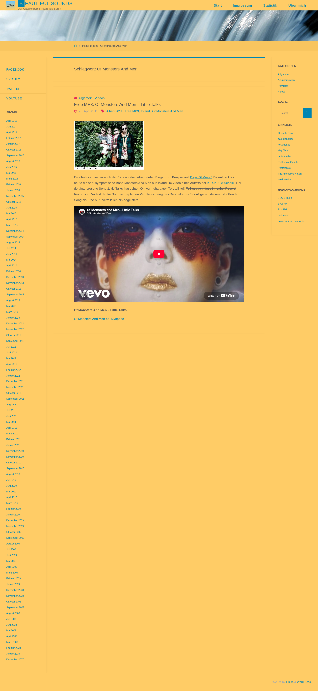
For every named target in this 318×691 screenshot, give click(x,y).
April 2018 (11, 120)
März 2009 (12, 572)
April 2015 (11, 219)
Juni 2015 (11, 207)
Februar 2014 (13, 271)
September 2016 (15, 155)
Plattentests (284, 167)
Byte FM (282, 203)
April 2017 (11, 132)
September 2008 (15, 607)
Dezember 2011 (15, 381)
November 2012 (15, 329)
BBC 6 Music (285, 197)
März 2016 (12, 178)
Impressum (242, 5)
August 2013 (13, 300)
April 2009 (11, 566)
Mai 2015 (11, 213)
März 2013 (12, 311)
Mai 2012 (11, 358)
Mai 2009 (11, 561)
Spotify (13, 79)
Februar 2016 (13, 184)
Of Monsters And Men (167, 111)
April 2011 (11, 427)
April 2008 (11, 636)
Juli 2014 (11, 248)
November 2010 (15, 456)
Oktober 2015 (13, 201)
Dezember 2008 (15, 590)
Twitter (13, 88)
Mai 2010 (11, 491)
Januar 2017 (13, 143)
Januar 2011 (13, 445)
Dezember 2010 (15, 451)
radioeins (283, 215)
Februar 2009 (13, 578)
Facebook (15, 69)
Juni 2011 (11, 416)
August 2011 (13, 404)
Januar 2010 (13, 514)
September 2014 (15, 236)
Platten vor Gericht (288, 162)
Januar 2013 (13, 317)
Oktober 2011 (13, 392)
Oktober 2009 (13, 532)
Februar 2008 (13, 647)
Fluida (289, 682)
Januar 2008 (13, 653)
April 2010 (11, 497)
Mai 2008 (11, 630)
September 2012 (15, 340)
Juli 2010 (11, 480)
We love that (284, 179)
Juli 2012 (11, 346)
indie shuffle (284, 156)
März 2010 (12, 503)
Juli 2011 (11, 410)
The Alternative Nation (290, 173)
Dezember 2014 (15, 230)
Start (218, 5)
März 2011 (12, 433)
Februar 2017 (13, 138)
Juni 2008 (11, 624)
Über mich (297, 5)
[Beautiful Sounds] (10, 5)
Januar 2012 (13, 375)
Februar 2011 (13, 439)
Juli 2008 (11, 619)
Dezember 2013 (15, 277)
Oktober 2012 (13, 335)
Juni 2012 (11, 352)
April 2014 (11, 265)
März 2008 (12, 642)
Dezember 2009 (15, 520)
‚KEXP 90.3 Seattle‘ (221, 183)
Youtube (14, 98)
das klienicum (285, 138)
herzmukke (284, 144)
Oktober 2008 (13, 601)
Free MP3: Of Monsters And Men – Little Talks (117, 104)
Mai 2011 (11, 422)
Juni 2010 (11, 485)
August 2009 (13, 543)
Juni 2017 (11, 126)
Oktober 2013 (13, 288)
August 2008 (13, 613)
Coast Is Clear (285, 133)
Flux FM (282, 209)
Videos (100, 98)
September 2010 (15, 468)
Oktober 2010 (13, 462)
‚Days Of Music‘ (200, 177)
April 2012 (11, 364)
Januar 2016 (13, 190)
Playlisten (283, 85)
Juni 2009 (11, 555)
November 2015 (15, 196)
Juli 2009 (11, 549)
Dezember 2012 (15, 323)
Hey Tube (283, 150)
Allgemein (86, 98)
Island (145, 111)
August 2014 (13, 242)
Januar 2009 (13, 584)
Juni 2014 (11, 254)
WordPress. (304, 682)
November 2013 (15, 282)
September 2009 (15, 537)
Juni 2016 (11, 167)
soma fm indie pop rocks (291, 221)
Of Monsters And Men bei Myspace (99, 319)
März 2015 (12, 225)
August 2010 (13, 474)
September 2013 (15, 294)
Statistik (270, 5)
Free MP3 (132, 111)
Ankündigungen (286, 80)
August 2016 (13, 161)
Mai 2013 (11, 306)
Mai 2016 (11, 172)
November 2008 (15, 595)
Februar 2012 (13, 369)
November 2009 (15, 526)
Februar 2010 (13, 508)
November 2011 (15, 387)
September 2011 (15, 398)
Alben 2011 (114, 111)
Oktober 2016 (13, 149)
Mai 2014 (11, 259)
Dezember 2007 (15, 659)
